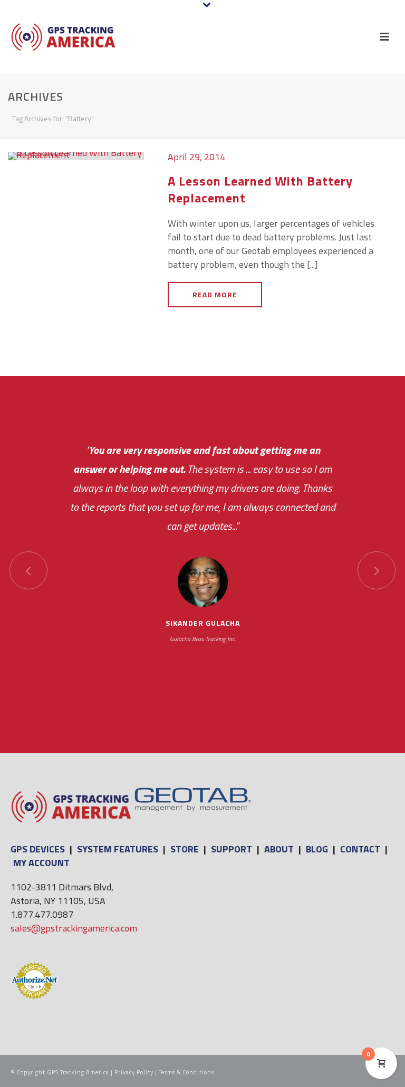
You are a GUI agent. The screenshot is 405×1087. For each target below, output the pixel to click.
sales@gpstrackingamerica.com (74, 928)
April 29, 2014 (196, 157)
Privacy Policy (133, 1072)
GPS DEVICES (38, 849)
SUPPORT (231, 849)
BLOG (317, 849)
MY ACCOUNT (41, 863)
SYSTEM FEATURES (117, 849)
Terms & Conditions (186, 1072)
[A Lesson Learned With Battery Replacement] (76, 155)
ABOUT (279, 849)
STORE (184, 849)
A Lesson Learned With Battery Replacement (260, 189)
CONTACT (360, 849)
